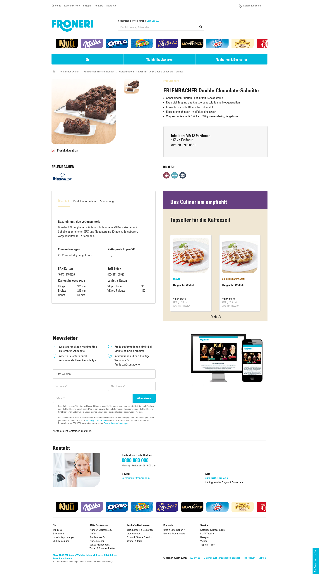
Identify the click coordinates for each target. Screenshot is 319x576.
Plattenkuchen (126, 71)
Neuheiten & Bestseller (231, 59)
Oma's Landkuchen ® (174, 529)
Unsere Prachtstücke (174, 533)
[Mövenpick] (192, 43)
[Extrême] (167, 43)
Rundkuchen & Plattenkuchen (99, 71)
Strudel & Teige (134, 540)
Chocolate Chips (232, 285)
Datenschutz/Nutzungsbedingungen (222, 557)
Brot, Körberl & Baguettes (139, 529)
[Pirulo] (142, 43)
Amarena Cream (183, 285)
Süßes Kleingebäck (99, 544)
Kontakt (99, 5)
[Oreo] (117, 43)
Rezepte (87, 5)
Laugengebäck (134, 533)
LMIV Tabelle (207, 533)
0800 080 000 (153, 20)
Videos (203, 540)
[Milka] (92, 43)
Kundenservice (72, 5)
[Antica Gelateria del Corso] (242, 43)
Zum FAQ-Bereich (215, 478)
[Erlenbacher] (63, 177)
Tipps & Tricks (207, 544)
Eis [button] (87, 59)
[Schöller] (217, 43)
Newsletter (111, 5)
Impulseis (57, 529)
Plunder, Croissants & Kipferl (101, 531)
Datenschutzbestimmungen (116, 423)
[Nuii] (67, 43)
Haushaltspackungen (63, 537)
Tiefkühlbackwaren (69, 71)
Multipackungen (61, 540)
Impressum (249, 557)
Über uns (56, 5)
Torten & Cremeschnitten (102, 548)
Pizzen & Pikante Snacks (139, 537)
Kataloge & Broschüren (212, 529)
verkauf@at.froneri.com (96, 420)
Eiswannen (58, 533)
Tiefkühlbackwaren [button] (159, 59)
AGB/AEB (195, 557)
